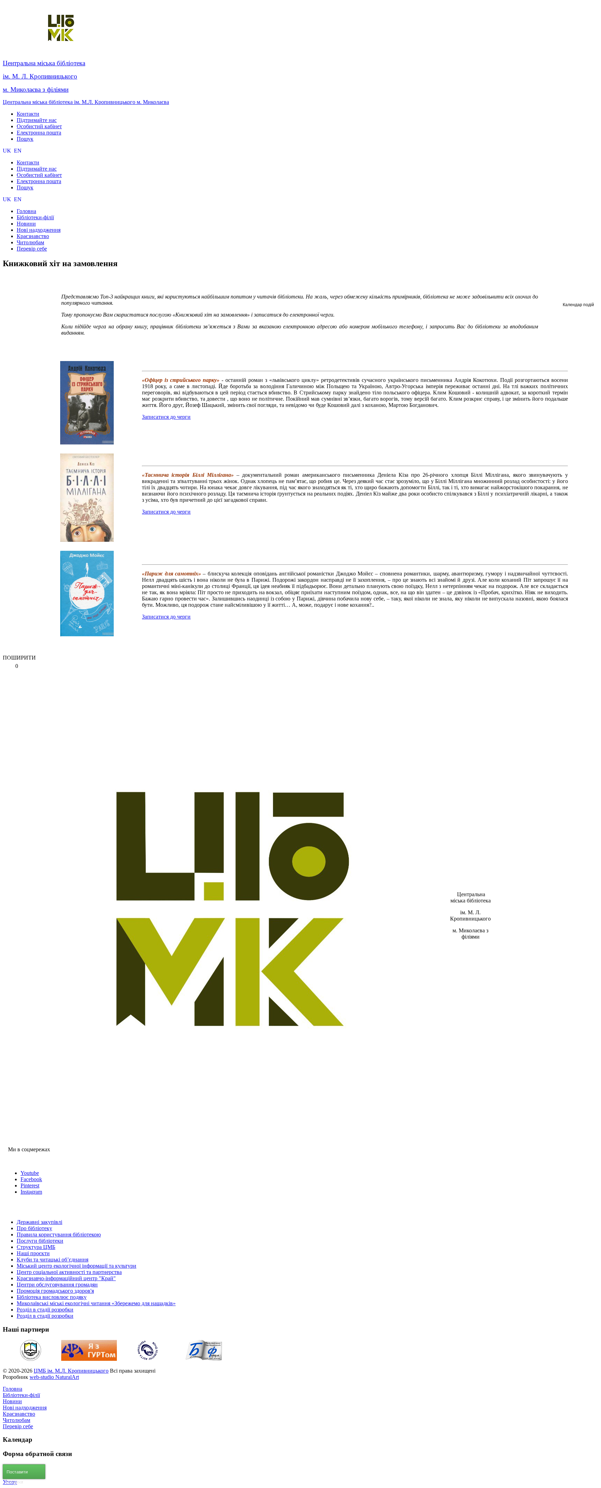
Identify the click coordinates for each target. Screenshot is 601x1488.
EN (18, 151)
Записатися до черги (166, 417)
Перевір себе (18, 1426)
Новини (12, 1401)
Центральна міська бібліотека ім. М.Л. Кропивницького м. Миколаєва (86, 102)
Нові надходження (25, 1408)
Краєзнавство (19, 1414)
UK (8, 151)
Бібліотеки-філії (21, 1395)
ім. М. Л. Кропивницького (40, 76)
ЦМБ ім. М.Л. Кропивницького (71, 1371)
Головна (12, 1389)
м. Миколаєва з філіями (36, 89)
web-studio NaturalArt (54, 1377)
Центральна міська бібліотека (44, 63)
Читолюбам (16, 1420)
